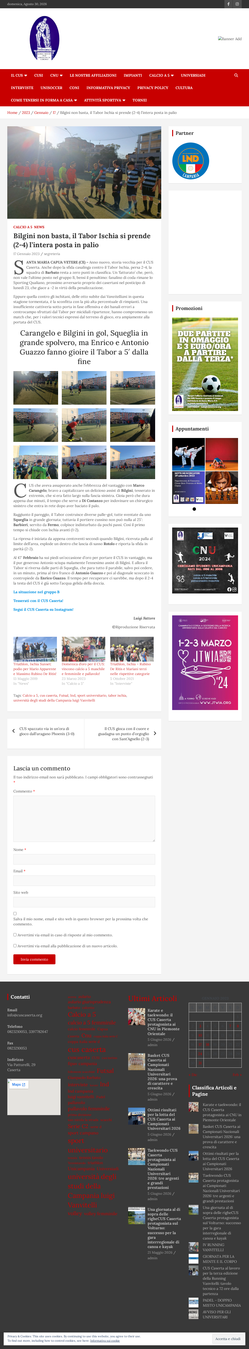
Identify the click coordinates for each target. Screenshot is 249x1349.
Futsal (63, 695)
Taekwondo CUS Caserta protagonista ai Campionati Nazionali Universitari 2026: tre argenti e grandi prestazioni (163, 1169)
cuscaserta (79, 1057)
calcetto (88, 1007)
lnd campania (80, 1091)
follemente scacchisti (81, 1072)
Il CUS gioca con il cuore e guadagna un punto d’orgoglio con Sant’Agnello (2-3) (123, 733)
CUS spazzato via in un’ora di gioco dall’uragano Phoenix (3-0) (46, 731)
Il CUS (17, 75)
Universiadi (193, 75)
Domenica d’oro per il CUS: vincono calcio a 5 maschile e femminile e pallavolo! (83, 669)
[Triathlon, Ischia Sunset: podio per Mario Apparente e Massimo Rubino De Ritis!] (35, 649)
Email (19, 871)
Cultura (184, 87)
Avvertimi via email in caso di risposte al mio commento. (65, 935)
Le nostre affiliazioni (93, 75)
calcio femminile (81, 1029)
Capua (103, 1029)
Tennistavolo (77, 1163)
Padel (100, 1097)
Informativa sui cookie (105, 1340)
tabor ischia (117, 695)
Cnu (86, 1035)
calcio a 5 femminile (92, 1022)
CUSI (38, 75)
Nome (19, 849)
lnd (72, 695)
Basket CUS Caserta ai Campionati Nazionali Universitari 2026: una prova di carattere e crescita (162, 1071)
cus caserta (48, 695)
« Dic (193, 1074)
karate (94, 1085)
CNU (54, 75)
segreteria (52, 254)
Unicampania (81, 1168)
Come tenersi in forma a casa (42, 100)
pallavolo (76, 1102)
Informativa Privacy (108, 87)
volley (75, 1213)
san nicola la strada (83, 1120)
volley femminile (100, 1213)
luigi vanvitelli (81, 1096)
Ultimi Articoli (152, 998)
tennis (72, 1158)
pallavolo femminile (89, 1109)
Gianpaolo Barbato (84, 1077)
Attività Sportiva (102, 100)
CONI (74, 87)
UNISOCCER (51, 87)
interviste (78, 1084)
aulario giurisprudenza (89, 1001)
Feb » (237, 1074)
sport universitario (91, 695)
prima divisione (79, 1114)
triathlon (95, 1162)
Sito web (20, 892)
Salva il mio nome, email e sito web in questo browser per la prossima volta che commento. (80, 921)
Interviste (22, 87)
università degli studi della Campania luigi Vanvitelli (54, 700)
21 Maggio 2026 (160, 1252)
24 (200, 1053)
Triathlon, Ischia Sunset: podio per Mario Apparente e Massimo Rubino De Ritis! (34, 669)
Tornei (140, 100)
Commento (24, 791)
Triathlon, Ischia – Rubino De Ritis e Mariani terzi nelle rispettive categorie (130, 669)
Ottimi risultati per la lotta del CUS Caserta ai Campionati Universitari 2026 (164, 1119)
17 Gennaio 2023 (26, 254)
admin (153, 1045)
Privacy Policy (152, 87)
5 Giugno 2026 (159, 1039)
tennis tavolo (91, 1157)
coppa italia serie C (106, 1036)
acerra (72, 997)
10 (200, 1035)
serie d (95, 1127)
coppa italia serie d (84, 1041)
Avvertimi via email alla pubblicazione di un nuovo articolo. (68, 946)
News (39, 227)
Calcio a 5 (159, 75)
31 (200, 1063)
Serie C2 (78, 1126)
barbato (74, 1007)
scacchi (106, 1120)
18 (207, 1044)
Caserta (73, 1036)
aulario (84, 996)
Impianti (133, 75)
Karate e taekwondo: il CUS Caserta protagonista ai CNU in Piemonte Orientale (164, 1022)
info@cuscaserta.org (24, 1015)
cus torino (109, 1058)
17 (200, 1044)
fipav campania (82, 1063)
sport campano (83, 1133)
